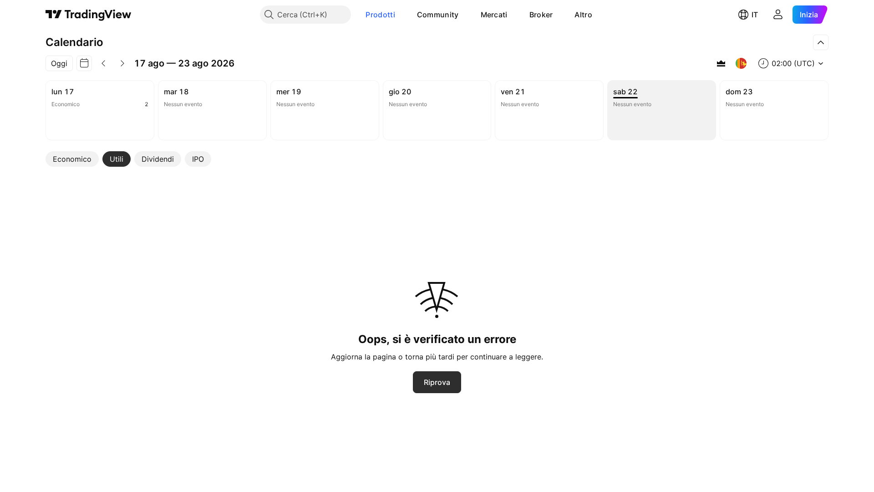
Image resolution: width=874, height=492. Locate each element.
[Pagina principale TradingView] (89, 14)
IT (755, 14)
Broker (541, 14)
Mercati (494, 14)
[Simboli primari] (721, 63)
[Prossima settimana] (122, 63)
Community (438, 14)
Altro (583, 14)
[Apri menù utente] (778, 14)
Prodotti (380, 14)
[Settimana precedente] (103, 63)
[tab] (72, 159)
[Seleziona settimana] (84, 63)
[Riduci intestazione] (820, 42)
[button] (402, 14)
